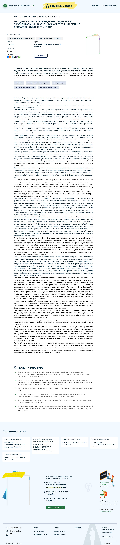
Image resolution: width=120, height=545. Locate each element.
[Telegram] (12, 57)
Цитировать (41, 56)
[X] (15, 57)
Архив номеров (13, 6)
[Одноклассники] (10, 57)
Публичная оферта (107, 536)
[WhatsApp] (19, 57)
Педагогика (10, 44)
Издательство (25, 6)
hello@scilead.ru (14, 531)
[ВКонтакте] (8, 57)
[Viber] (17, 57)
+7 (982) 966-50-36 (14, 528)
